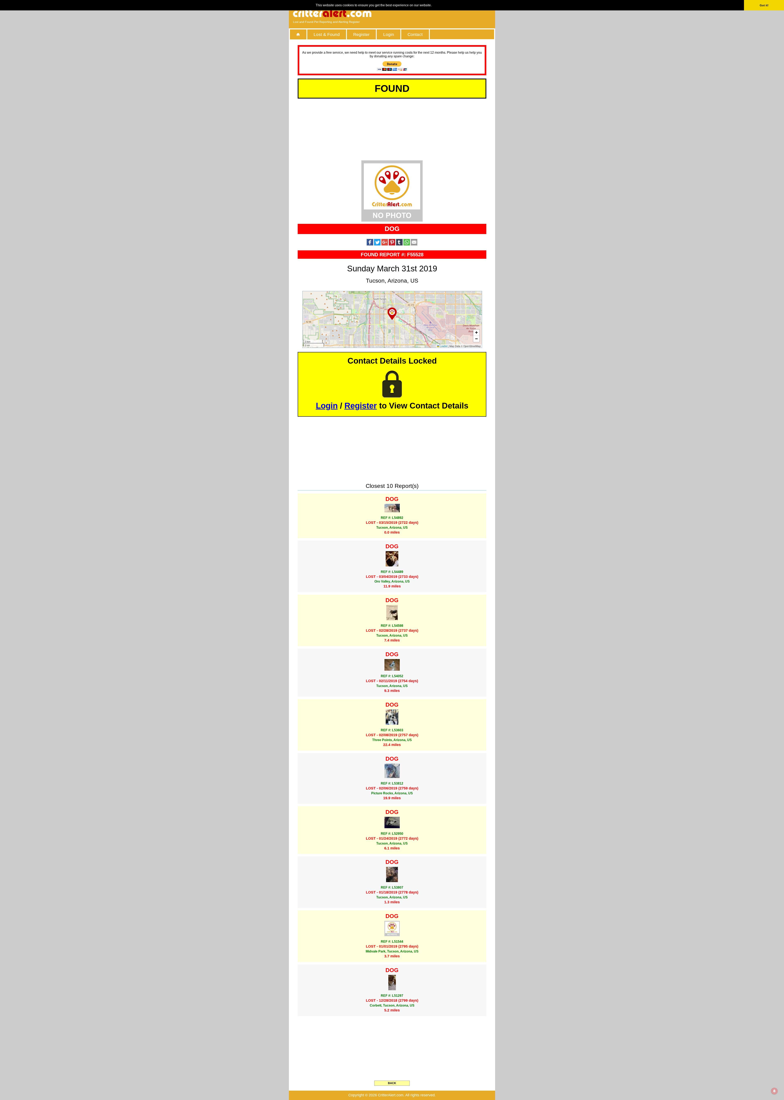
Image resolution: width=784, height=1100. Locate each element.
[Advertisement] (444, 13)
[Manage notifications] (774, 1091)
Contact (415, 34)
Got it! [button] (764, 5)
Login (388, 34)
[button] (392, 313)
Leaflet (443, 346)
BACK (392, 1083)
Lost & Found (327, 34)
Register (361, 34)
